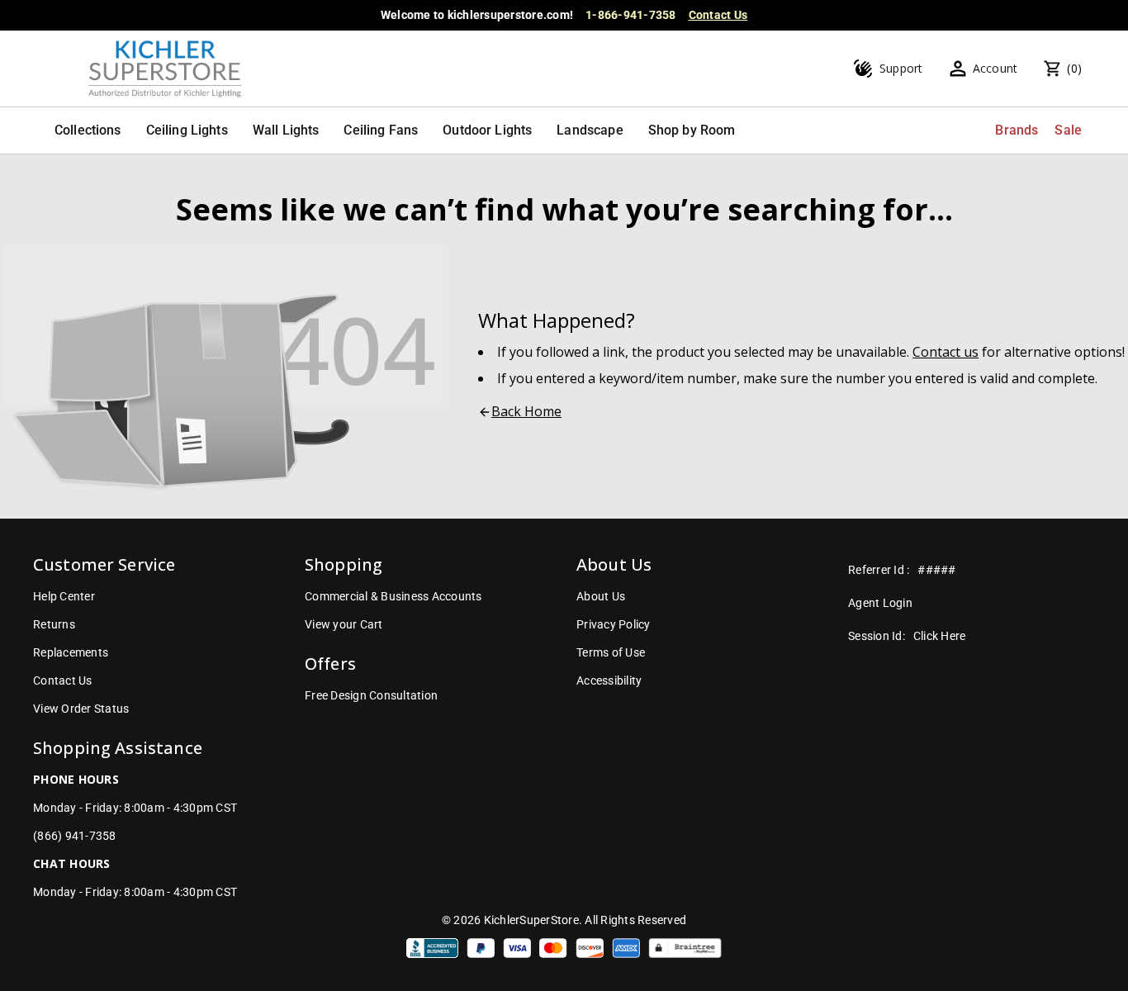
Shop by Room (692, 130)
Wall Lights (286, 130)
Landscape (590, 130)
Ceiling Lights (187, 130)
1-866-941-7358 (630, 14)
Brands (1016, 130)
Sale (1068, 130)
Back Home (526, 411)
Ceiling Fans (381, 130)
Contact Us (718, 14)
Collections (88, 130)
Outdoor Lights (487, 130)
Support (901, 68)
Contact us (945, 352)
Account (995, 68)
